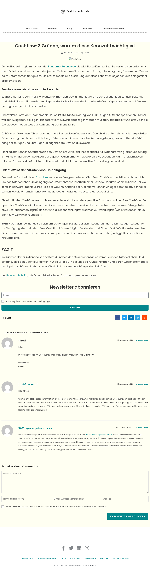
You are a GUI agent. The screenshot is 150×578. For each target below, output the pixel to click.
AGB (64, 558)
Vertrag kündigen (120, 558)
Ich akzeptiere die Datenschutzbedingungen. (29, 301)
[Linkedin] (79, 548)
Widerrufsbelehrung (47, 558)
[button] (117, 317)
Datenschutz (27, 558)
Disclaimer (75, 558)
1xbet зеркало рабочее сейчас (35, 428)
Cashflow (41, 177)
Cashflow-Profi (28, 384)
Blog (69, 28)
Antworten (142, 340)
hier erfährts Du (17, 275)
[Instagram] (87, 548)
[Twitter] (71, 548)
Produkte (87, 28)
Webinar (52, 28)
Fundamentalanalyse (62, 66)
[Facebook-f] (63, 548)
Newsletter (32, 28)
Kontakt (104, 558)
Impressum (90, 558)
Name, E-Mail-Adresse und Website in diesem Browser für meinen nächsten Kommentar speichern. (57, 506)
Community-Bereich (113, 28)
